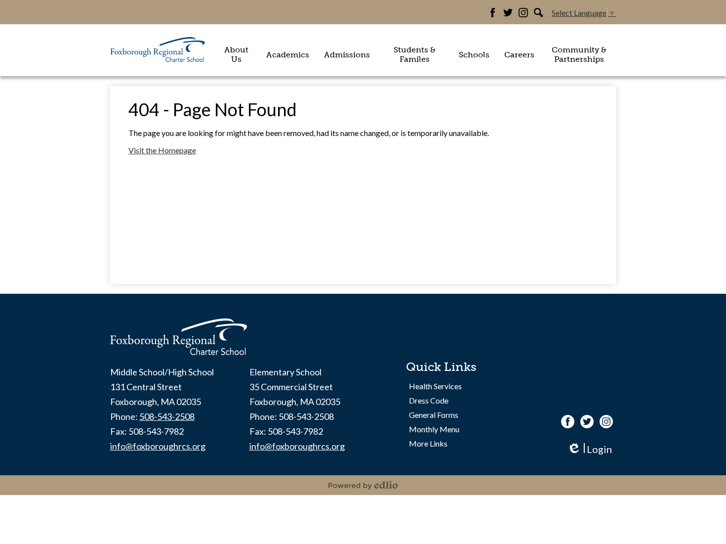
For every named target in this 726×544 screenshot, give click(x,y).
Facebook (492, 12)
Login (589, 449)
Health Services (435, 386)
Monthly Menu (434, 429)
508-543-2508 (167, 416)
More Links (428, 443)
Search (538, 12)
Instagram (523, 12)
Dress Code (428, 400)
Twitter (508, 12)
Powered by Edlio (363, 485)
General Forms (433, 414)
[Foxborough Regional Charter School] (158, 50)
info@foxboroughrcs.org (157, 446)
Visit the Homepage (162, 150)
